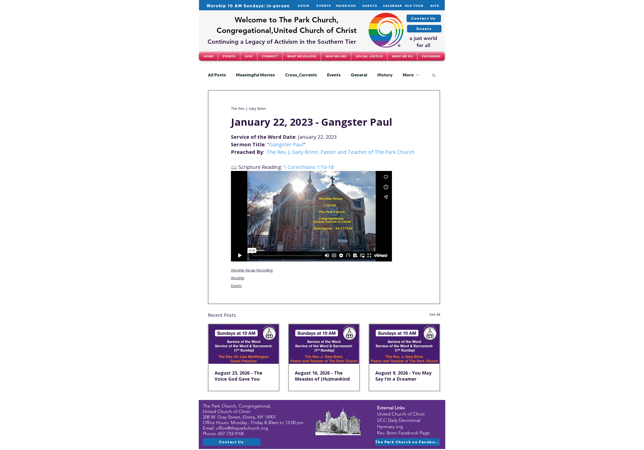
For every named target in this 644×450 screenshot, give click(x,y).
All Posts (217, 74)
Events (334, 74)
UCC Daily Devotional (398, 420)
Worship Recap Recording (252, 270)
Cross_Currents (301, 74)
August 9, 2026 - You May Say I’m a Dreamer (403, 376)
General (359, 74)
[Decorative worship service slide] (324, 344)
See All (434, 314)
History (385, 74)
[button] (269, 56)
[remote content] (311, 216)
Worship (237, 278)
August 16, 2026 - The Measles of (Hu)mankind (322, 376)
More (408, 74)
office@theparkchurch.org (242, 428)
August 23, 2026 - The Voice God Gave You (238, 376)
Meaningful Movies (255, 74)
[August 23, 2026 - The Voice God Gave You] (244, 344)
